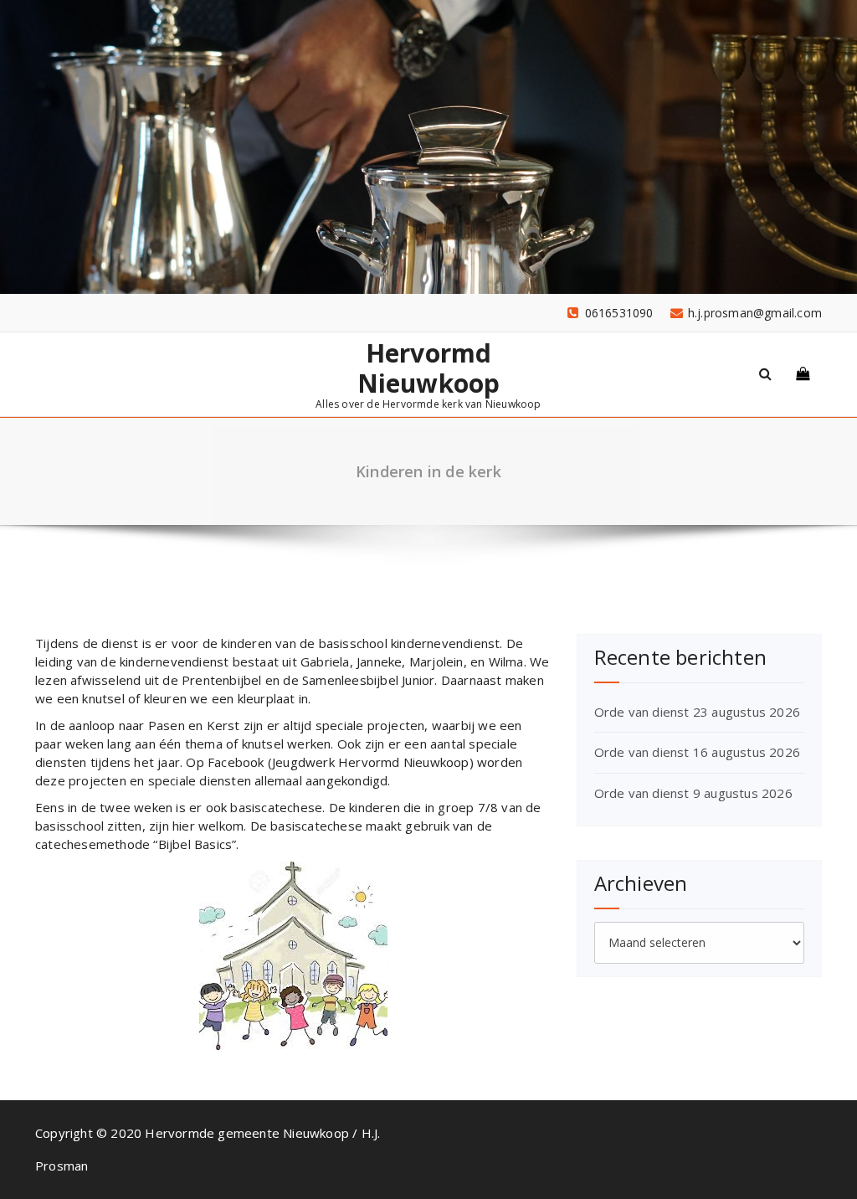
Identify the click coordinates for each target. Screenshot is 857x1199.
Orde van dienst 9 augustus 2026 (693, 793)
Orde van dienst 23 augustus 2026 (697, 711)
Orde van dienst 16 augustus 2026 (697, 752)
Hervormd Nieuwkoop (428, 368)
